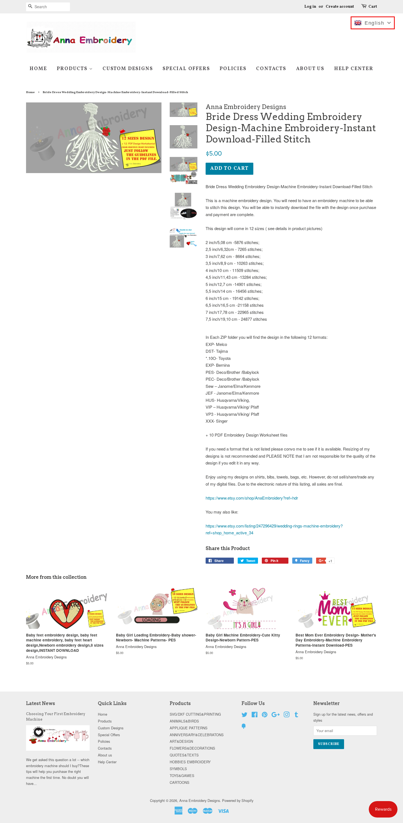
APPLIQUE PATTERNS (189, 727)
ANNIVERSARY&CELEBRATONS (197, 734)
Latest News (40, 703)
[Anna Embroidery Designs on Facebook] (254, 715)
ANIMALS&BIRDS (184, 721)
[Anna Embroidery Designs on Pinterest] (265, 715)
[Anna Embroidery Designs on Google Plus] (275, 715)
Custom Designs (128, 68)
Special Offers (186, 68)
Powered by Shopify (237, 800)
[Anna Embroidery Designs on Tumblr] (296, 715)
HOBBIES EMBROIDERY (190, 761)
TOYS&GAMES (182, 775)
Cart (372, 6)
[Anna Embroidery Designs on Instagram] (286, 715)
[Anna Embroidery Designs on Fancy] (244, 727)
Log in (310, 6)
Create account (340, 6)
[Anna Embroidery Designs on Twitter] (245, 715)
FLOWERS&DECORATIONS (192, 748)
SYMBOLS (178, 768)
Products (73, 68)
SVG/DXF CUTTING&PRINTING (195, 714)
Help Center (353, 68)
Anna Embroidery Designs (199, 800)
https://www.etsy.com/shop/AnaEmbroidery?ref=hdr (252, 498)
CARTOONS (179, 782)
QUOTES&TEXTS (184, 755)
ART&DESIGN (181, 741)
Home (38, 68)
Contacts (271, 68)
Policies (233, 68)
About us (310, 68)
